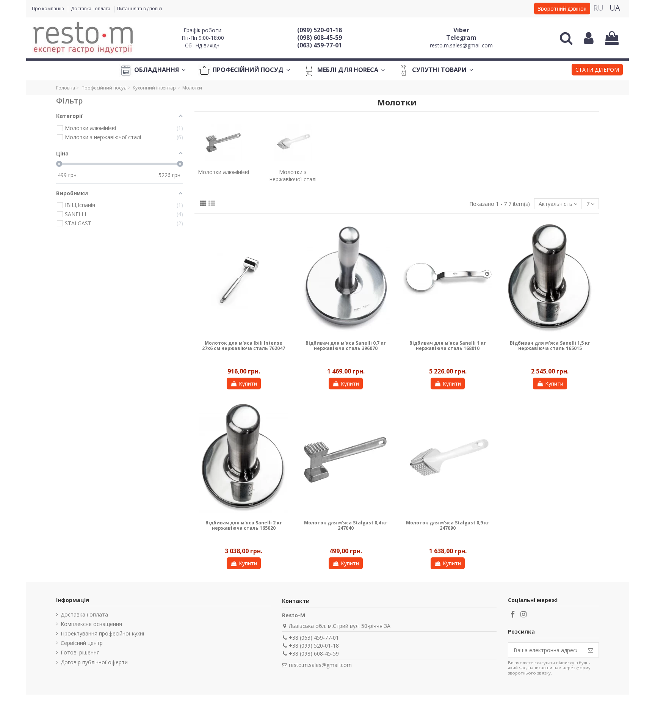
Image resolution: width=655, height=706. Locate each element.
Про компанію (48, 8)
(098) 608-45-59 (319, 37)
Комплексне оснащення (91, 624)
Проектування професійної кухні (102, 633)
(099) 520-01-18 (319, 30)
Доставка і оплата (91, 8)
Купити (248, 383)
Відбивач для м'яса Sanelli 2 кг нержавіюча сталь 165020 (243, 525)
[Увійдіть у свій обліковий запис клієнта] (588, 38)
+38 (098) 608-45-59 (314, 653)
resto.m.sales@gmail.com (461, 45)
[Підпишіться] (591, 650)
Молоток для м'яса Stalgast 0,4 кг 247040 (345, 525)
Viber (461, 30)
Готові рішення (80, 652)
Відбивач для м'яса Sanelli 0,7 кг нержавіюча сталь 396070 (346, 345)
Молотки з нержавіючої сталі (293, 175)
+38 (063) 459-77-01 (314, 637)
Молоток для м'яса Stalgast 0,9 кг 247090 (447, 525)
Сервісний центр (82, 642)
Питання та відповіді (139, 8)
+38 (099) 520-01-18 (314, 645)
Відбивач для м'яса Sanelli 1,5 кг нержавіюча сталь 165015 (550, 345)
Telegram (461, 37)
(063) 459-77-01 (319, 45)
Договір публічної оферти (94, 662)
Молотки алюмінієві (223, 172)
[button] (597, 70)
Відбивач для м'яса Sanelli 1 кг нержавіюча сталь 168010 (447, 345)
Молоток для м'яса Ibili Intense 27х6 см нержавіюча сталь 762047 (243, 345)
